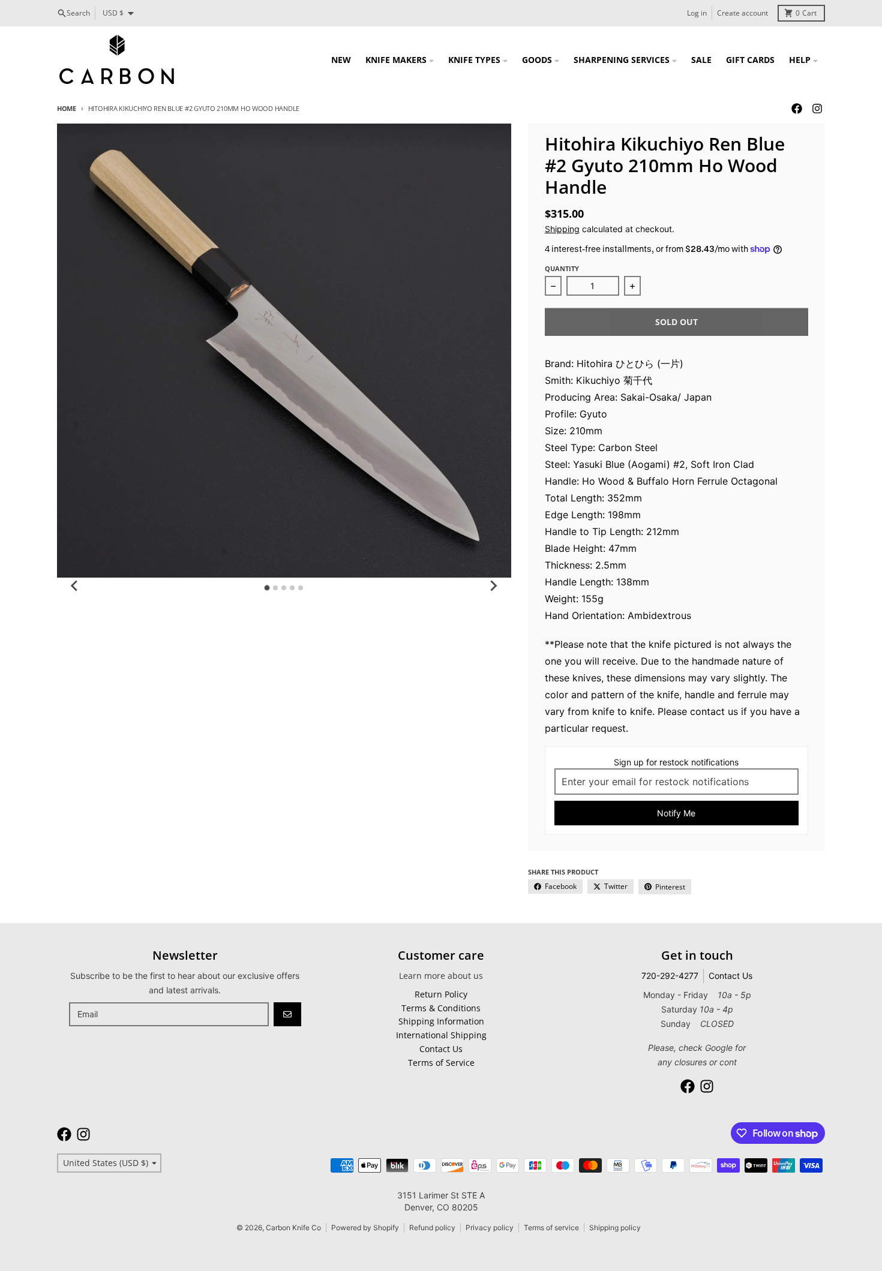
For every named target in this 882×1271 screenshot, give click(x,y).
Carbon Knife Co (293, 1227)
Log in (697, 13)
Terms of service (551, 1227)
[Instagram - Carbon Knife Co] (817, 108)
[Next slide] (493, 586)
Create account (742, 13)
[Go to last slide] (75, 586)
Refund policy (432, 1227)
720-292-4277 (669, 975)
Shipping (562, 229)
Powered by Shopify (365, 1227)
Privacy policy (490, 1227)
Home (66, 108)
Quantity (562, 268)
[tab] (267, 587)
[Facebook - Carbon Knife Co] (797, 108)
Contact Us (730, 975)
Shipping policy (615, 1227)
